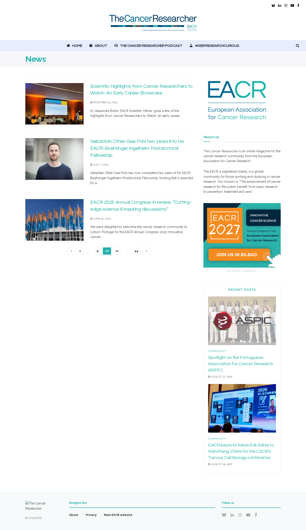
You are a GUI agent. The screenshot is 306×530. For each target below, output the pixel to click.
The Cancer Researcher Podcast (151, 45)
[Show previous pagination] (71, 251)
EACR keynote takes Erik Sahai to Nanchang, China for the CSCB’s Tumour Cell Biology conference (241, 451)
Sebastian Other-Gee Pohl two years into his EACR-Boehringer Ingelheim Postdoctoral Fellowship (137, 148)
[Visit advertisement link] (242, 235)
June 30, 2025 (101, 218)
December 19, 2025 (104, 102)
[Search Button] (297, 45)
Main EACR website (118, 515)
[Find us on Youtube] (292, 5)
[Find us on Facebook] (298, 5)
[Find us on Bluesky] (273, 5)
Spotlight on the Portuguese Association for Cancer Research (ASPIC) (240, 363)
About (101, 45)
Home (77, 45)
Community (217, 351)
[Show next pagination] (146, 251)
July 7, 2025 (100, 164)
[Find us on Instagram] (285, 5)
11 (117, 251)
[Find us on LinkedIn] (279, 5)
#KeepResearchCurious (217, 45)
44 (136, 251)
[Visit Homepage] (153, 26)
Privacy (91, 515)
